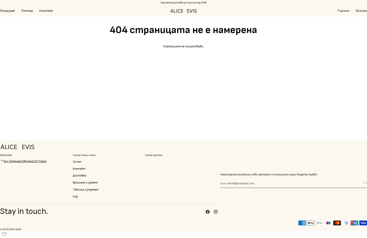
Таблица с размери (85, 189)
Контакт (79, 168)
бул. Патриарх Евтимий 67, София (25, 161)
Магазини (6, 155)
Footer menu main (84, 155)
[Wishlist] (4, 233)
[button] (9, 11)
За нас (77, 161)
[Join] (363, 182)
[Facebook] (208, 212)
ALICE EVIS (9, 229)
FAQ (75, 196)
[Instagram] (216, 212)
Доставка (79, 175)
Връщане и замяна (85, 182)
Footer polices (153, 155)
